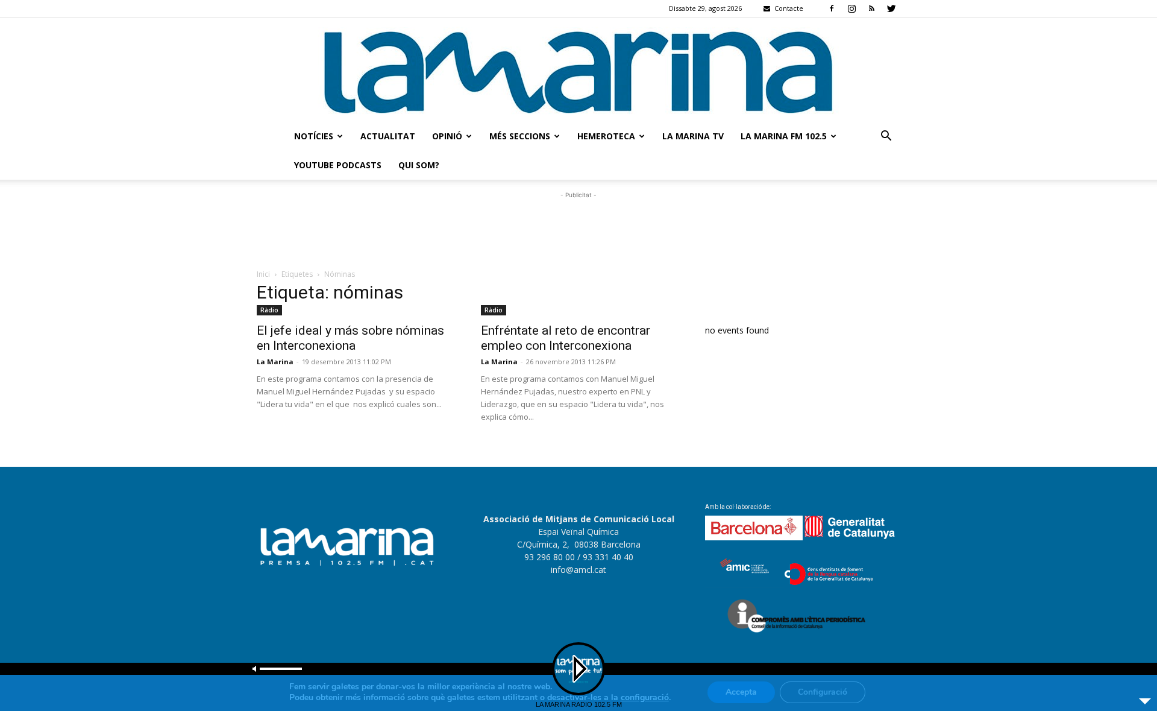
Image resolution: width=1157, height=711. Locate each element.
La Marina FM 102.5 (784, 136)
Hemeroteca (606, 136)
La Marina (275, 361)
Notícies (313, 136)
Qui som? (418, 165)
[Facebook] (832, 8)
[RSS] (871, 8)
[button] (885, 137)
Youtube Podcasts (337, 165)
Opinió (447, 136)
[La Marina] (578, 69)
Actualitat (387, 136)
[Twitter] (891, 8)
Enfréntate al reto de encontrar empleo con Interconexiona (565, 338)
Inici (263, 274)
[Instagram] (851, 8)
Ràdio (269, 310)
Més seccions (519, 136)
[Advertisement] (578, 228)
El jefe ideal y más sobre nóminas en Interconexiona (350, 338)
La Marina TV (693, 136)
